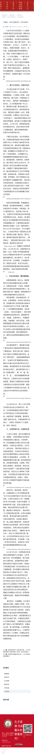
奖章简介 (1, 5)
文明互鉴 (6, 688)
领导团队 (7, 5)
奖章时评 (6, 677)
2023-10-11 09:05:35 (17, 26)
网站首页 (4, 15)
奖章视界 (11, 15)
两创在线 (6, 684)
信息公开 (27, 5)
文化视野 (6, 681)
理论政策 (19, 5)
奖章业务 (13, 5)
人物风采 (18, 15)
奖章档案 (21, 5)
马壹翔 (6, 26)
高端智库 (6, 674)
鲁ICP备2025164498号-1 (10, 747)
